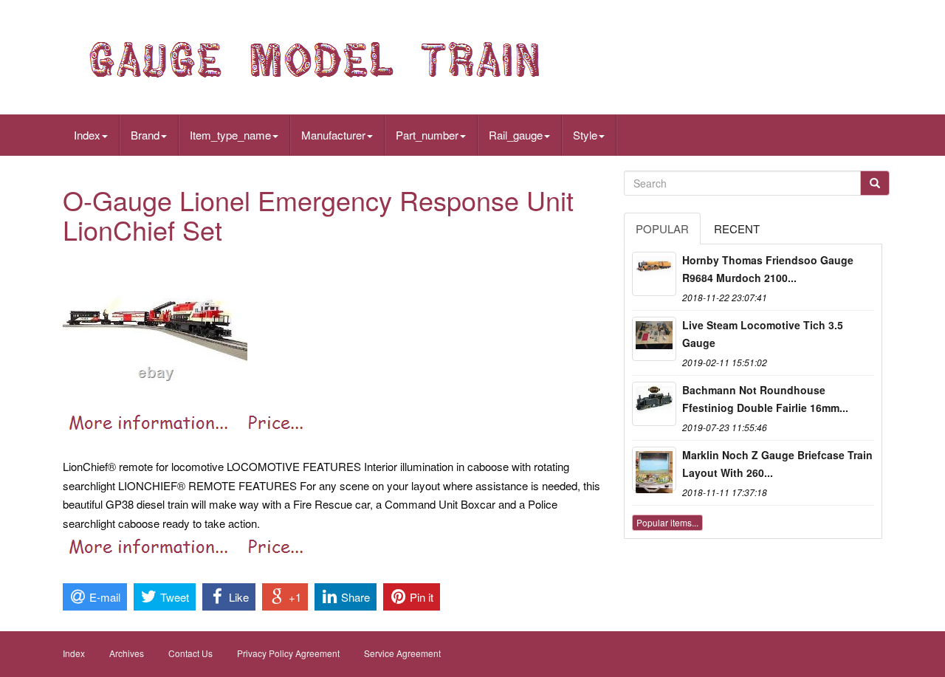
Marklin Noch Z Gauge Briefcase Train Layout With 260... (777, 463)
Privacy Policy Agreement (288, 653)
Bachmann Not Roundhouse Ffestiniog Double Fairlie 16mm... (765, 398)
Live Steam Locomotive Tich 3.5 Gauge (762, 333)
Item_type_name (230, 134)
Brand (145, 134)
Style (585, 134)
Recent (737, 228)
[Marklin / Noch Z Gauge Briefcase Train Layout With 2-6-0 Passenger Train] (654, 469)
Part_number (427, 134)
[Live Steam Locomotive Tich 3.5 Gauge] (654, 339)
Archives (126, 653)
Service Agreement (402, 653)
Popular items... (667, 522)
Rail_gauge (516, 134)
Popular (662, 228)
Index (87, 134)
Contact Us (190, 653)
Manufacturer (333, 134)
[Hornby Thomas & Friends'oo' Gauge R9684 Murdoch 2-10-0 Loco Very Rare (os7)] (654, 274)
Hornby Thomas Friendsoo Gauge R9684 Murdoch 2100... (767, 268)
